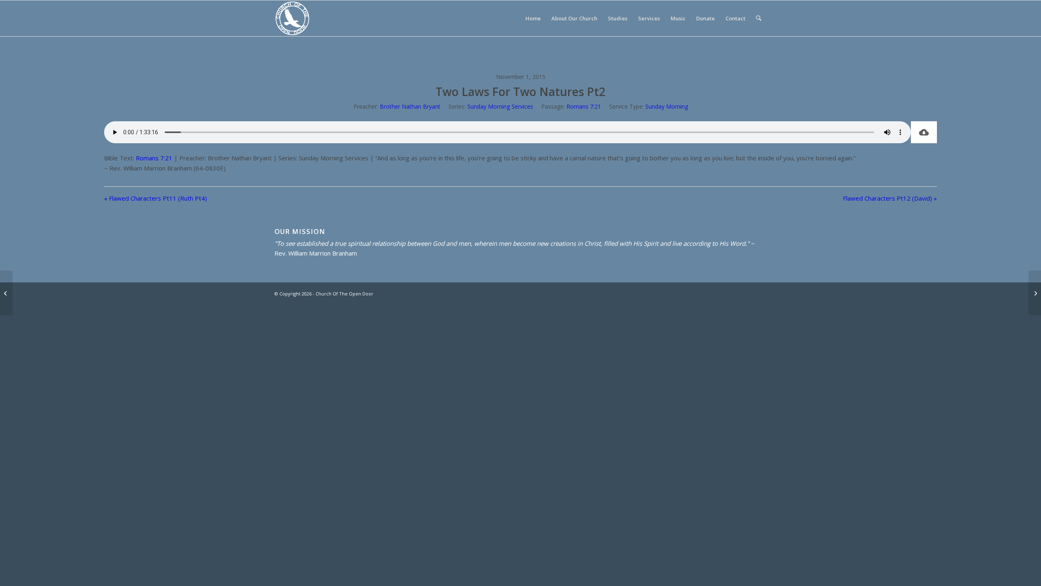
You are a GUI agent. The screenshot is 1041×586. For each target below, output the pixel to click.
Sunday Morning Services (500, 106)
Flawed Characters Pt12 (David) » (890, 198)
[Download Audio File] (924, 132)
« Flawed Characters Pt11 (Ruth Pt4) (155, 198)
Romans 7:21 (583, 106)
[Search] (759, 18)
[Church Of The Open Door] (292, 18)
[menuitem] (533, 18)
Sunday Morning (666, 106)
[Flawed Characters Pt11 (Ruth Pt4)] (6, 293)
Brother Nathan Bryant (410, 106)
